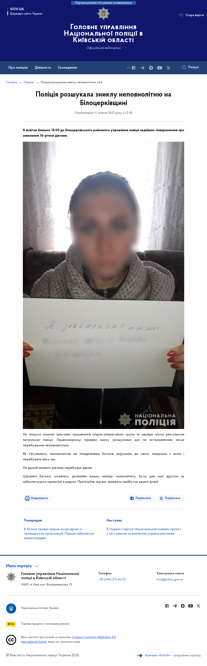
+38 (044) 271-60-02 (112, 579)
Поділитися (143, 498)
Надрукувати (39, 498)
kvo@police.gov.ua (170, 579)
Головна (11, 82)
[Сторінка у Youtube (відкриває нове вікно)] (159, 67)
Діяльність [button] (43, 68)
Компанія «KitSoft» (157, 655)
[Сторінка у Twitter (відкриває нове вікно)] (168, 67)
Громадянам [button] (67, 68)
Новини (29, 82)
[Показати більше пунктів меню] (128, 67)
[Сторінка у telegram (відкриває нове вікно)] (142, 67)
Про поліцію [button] (18, 68)
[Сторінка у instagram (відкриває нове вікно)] (151, 67)
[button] (22, 566)
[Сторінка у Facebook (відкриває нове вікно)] (133, 67)
